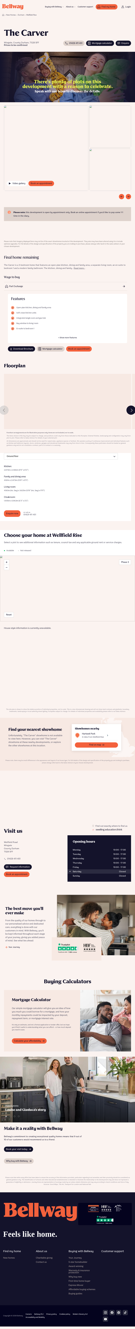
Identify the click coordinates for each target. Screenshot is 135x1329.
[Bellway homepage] (40, 1221)
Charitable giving (44, 1258)
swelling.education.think (109, 829)
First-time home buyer (79, 1281)
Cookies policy (64, 1314)
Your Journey (75, 1258)
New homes (9, 1258)
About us (69, 7)
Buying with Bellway (53, 7)
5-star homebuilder (78, 1262)
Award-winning (76, 1266)
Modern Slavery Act (80, 1314)
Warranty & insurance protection (79, 1271)
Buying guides (75, 1294)
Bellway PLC (39, 1314)
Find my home (12, 1251)
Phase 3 (125, 562)
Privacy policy (51, 1314)
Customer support (85, 7)
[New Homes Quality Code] (118, 1208)
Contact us (41, 1262)
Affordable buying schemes (82, 1289)
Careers (29, 1314)
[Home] (3, 15)
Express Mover (76, 1285)
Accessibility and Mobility (35, 1317)
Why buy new (75, 1277)
